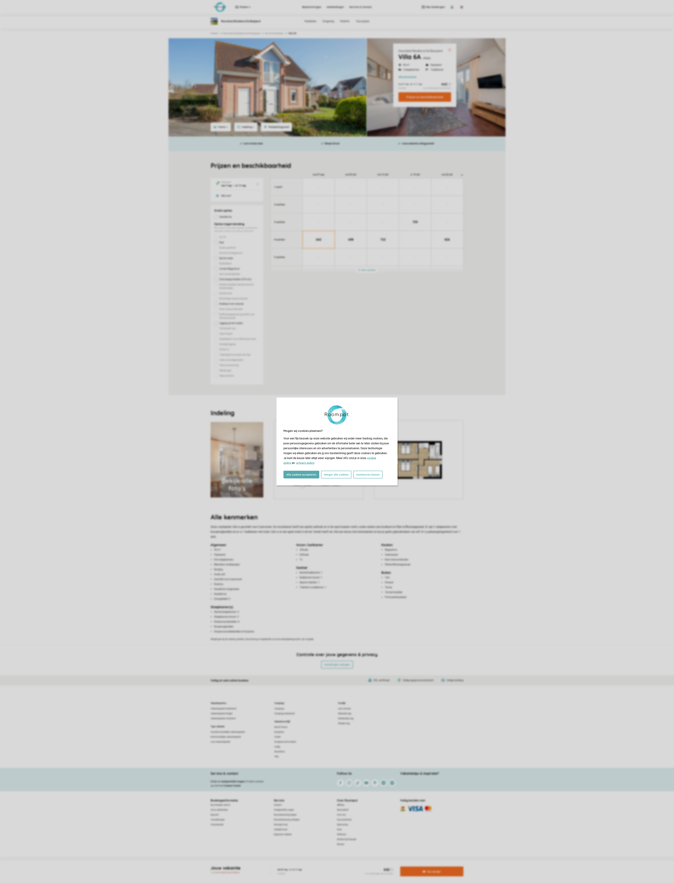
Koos (339, 829)
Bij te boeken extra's (220, 805)
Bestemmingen (311, 7)
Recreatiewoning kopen (285, 815)
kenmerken (407, 77)
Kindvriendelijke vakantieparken (226, 737)
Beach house (280, 727)
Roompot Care (281, 824)
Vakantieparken (218, 703)
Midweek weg (344, 713)
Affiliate (340, 805)
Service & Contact (360, 7)
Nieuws (340, 844)
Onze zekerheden (219, 810)
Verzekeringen (218, 819)
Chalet (277, 737)
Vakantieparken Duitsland (223, 718)
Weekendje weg (345, 718)
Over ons (341, 815)
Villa (276, 756)
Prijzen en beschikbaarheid (425, 97)
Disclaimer (345, 866)
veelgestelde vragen (233, 781)
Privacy (321, 866)
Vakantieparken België (221, 713)
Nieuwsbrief (342, 810)
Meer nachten (368, 270)
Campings (279, 703)
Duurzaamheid (344, 819)
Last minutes (344, 708)
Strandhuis (279, 751)
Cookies (333, 866)
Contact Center (232, 785)
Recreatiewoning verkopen (287, 819)
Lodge (277, 746)
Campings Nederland (284, 713)
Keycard (215, 815)
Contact (278, 805)
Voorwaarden (217, 824)
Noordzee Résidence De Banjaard (420, 51)
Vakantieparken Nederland (223, 708)
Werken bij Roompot (346, 839)
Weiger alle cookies (336, 474)
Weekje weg (344, 723)
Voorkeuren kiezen (368, 474)
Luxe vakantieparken (220, 742)
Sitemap (358, 866)
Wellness (341, 834)
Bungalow (279, 732)
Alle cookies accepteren (301, 474)
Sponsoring (342, 824)
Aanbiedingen (335, 7)
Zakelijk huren (281, 829)
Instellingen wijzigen (337, 664)
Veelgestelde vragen (284, 810)
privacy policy (305, 463)
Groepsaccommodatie (285, 742)
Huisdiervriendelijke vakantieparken (228, 732)
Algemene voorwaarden (303, 866)
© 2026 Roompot (374, 866)
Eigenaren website (283, 834)
